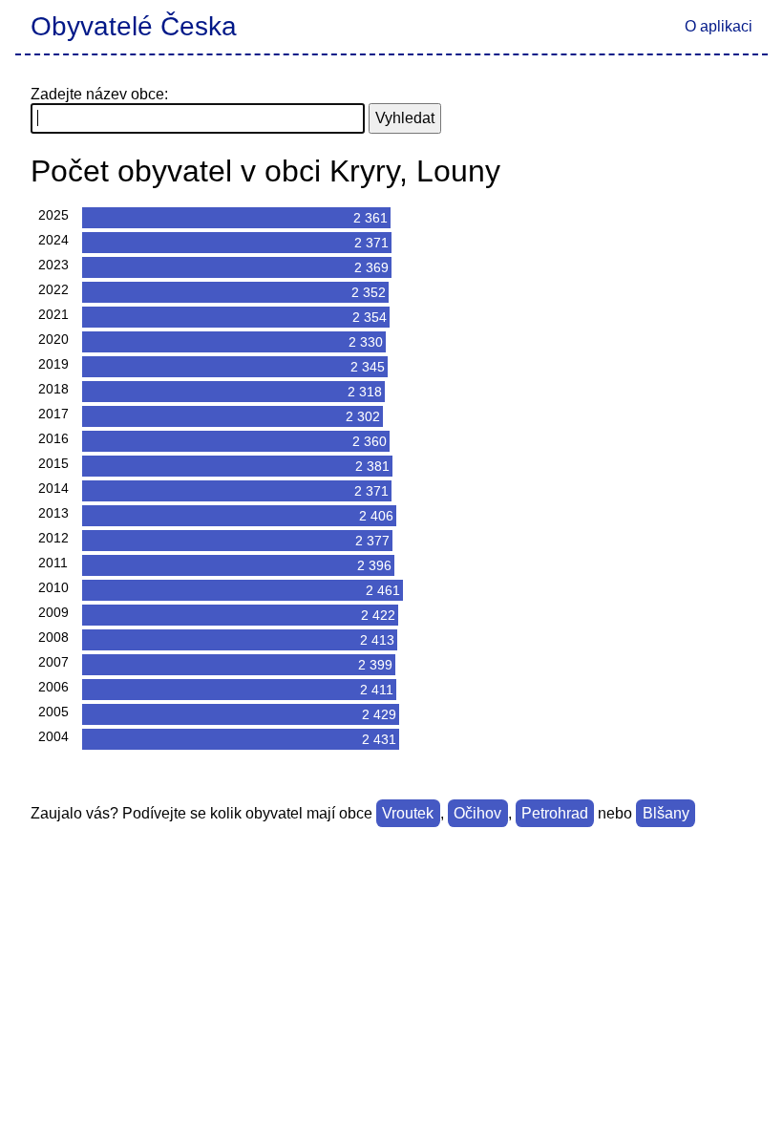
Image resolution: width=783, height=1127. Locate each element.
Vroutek (408, 813)
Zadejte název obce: (99, 94)
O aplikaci (718, 26)
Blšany (666, 813)
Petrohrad (554, 813)
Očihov (477, 813)
